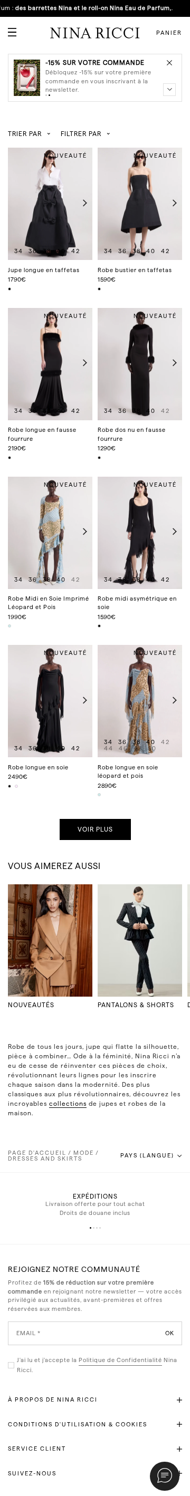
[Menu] (8, 28)
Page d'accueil (37, 1153)
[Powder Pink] (17, 786)
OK (169, 1333)
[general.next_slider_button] (82, 204)
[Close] (169, 62)
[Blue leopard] (10, 626)
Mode (83, 1153)
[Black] (10, 289)
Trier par (25, 134)
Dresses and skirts (45, 1159)
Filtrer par (81, 134)
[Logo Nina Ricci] (95, 32)
